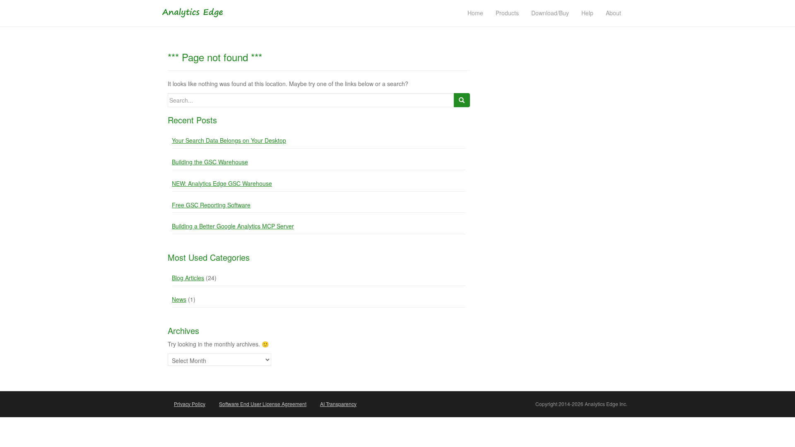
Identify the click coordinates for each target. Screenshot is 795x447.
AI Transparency (338, 403)
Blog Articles (188, 278)
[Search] (461, 100)
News (179, 299)
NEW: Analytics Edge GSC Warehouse (222, 183)
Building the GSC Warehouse (210, 162)
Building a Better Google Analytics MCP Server (233, 226)
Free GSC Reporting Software (211, 205)
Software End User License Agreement (262, 403)
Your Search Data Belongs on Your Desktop (229, 140)
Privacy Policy (189, 403)
